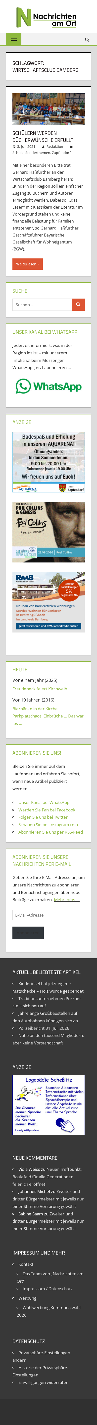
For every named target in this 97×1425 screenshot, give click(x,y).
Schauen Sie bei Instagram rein (48, 824)
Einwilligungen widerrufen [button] (43, 1382)
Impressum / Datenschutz (48, 1288)
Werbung (27, 1298)
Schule (18, 152)
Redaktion (55, 146)
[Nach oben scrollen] (89, 1417)
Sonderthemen (37, 152)
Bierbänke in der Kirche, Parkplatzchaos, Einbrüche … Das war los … (48, 716)
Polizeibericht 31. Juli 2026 (43, 1028)
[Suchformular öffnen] (87, 39)
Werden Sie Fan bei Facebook (46, 810)
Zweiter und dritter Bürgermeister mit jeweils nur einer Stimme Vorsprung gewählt (48, 1198)
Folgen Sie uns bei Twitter (43, 817)
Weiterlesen (26, 263)
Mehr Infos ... (67, 899)
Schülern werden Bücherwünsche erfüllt (42, 136)
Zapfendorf (61, 152)
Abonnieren (28, 933)
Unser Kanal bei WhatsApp (43, 802)
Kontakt (25, 1264)
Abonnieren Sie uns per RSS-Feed (50, 832)
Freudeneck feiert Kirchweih (39, 689)
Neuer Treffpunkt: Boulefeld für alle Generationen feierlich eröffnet (47, 1176)
